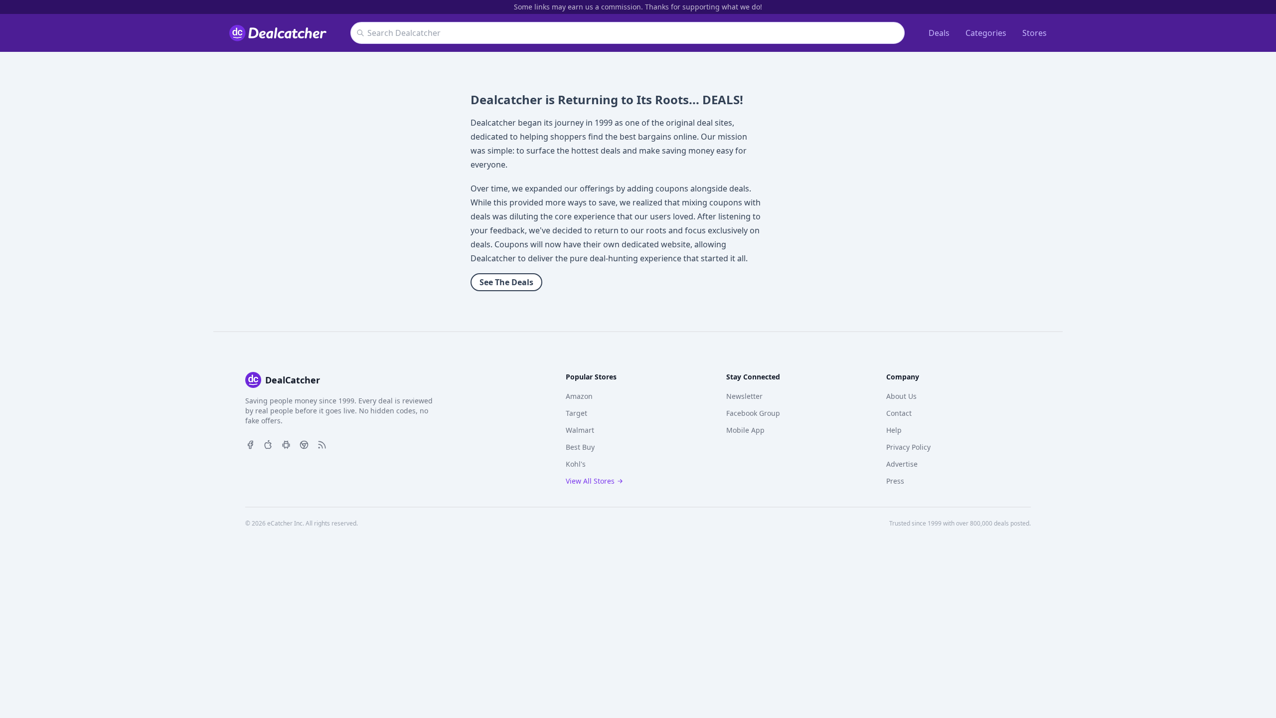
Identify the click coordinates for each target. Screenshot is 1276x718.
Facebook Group (753, 413)
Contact (899, 413)
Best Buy (580, 447)
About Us (901, 396)
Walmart (580, 430)
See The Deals (506, 282)
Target (576, 413)
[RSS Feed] (322, 444)
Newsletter (744, 396)
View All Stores (590, 481)
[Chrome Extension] (304, 444)
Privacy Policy (908, 447)
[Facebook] (250, 444)
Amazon (579, 396)
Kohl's (576, 464)
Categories (985, 32)
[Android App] (286, 444)
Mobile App (745, 430)
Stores (1034, 32)
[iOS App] (268, 444)
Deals (939, 32)
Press (895, 481)
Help (894, 430)
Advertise (902, 464)
